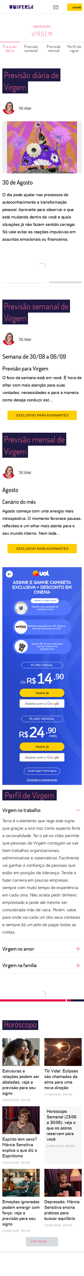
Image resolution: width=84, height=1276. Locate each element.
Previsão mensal (54, 48)
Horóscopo (42, 26)
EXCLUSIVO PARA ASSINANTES (43, 415)
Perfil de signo (74, 48)
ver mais (39, 1241)
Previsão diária (10, 48)
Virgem (42, 34)
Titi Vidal (25, 108)
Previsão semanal (31, 48)
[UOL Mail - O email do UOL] (56, 7)
